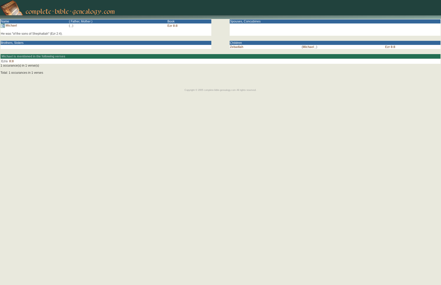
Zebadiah (236, 47)
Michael (11, 25)
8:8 (11, 61)
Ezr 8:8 (172, 26)
